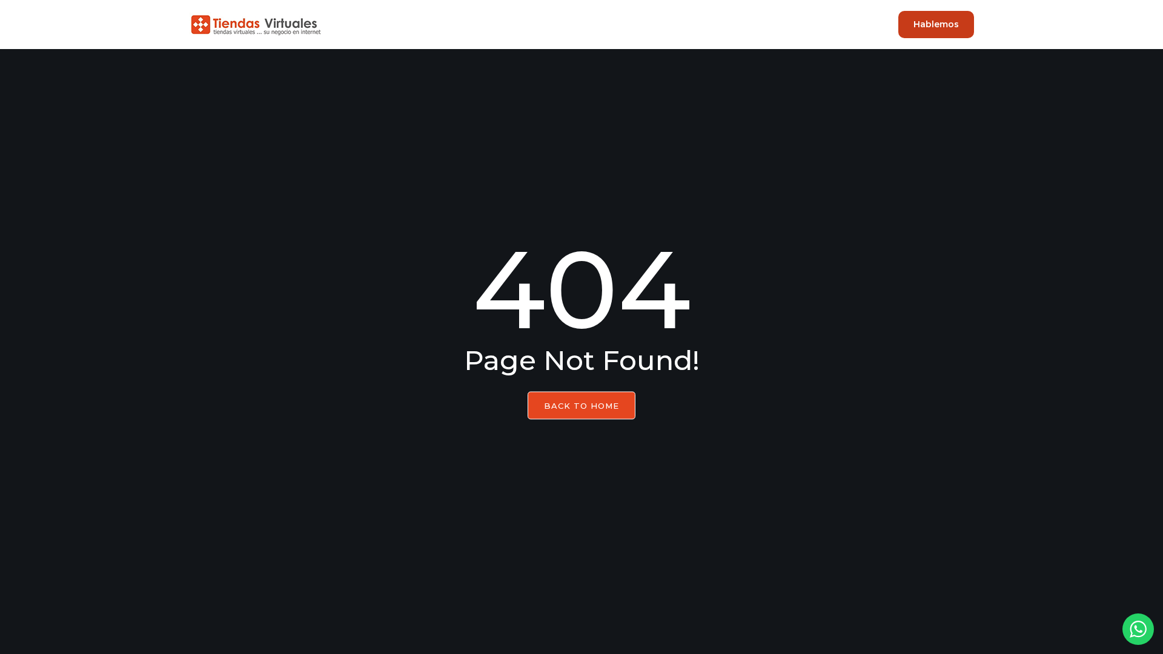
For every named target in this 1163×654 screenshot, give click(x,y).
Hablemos (936, 24)
